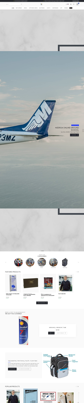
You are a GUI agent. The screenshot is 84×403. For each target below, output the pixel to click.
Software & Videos (33, 8)
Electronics (42, 8)
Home (13, 8)
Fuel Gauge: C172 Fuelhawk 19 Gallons (12, 294)
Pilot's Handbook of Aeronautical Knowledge (47, 295)
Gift (61, 8)
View (51, 333)
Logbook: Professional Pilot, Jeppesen (29, 295)
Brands (66, 8)
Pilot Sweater (61, 293)
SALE (71, 8)
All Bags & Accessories (24, 369)
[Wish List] (73, 4)
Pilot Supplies (19, 8)
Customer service (76, 0)
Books (25, 8)
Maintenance (55, 8)
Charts (48, 8)
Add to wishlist (60, 333)
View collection (41, 302)
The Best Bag (12, 369)
